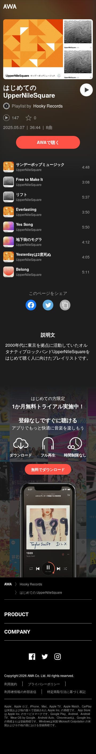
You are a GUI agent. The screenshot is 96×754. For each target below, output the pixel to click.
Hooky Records (48, 106)
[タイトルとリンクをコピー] (65, 305)
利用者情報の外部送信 (20, 691)
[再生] (86, 89)
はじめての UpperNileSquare (41, 592)
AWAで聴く (48, 142)
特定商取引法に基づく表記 (66, 691)
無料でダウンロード (48, 469)
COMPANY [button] (17, 632)
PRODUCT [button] (16, 614)
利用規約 (10, 683)
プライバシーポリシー (44, 683)
